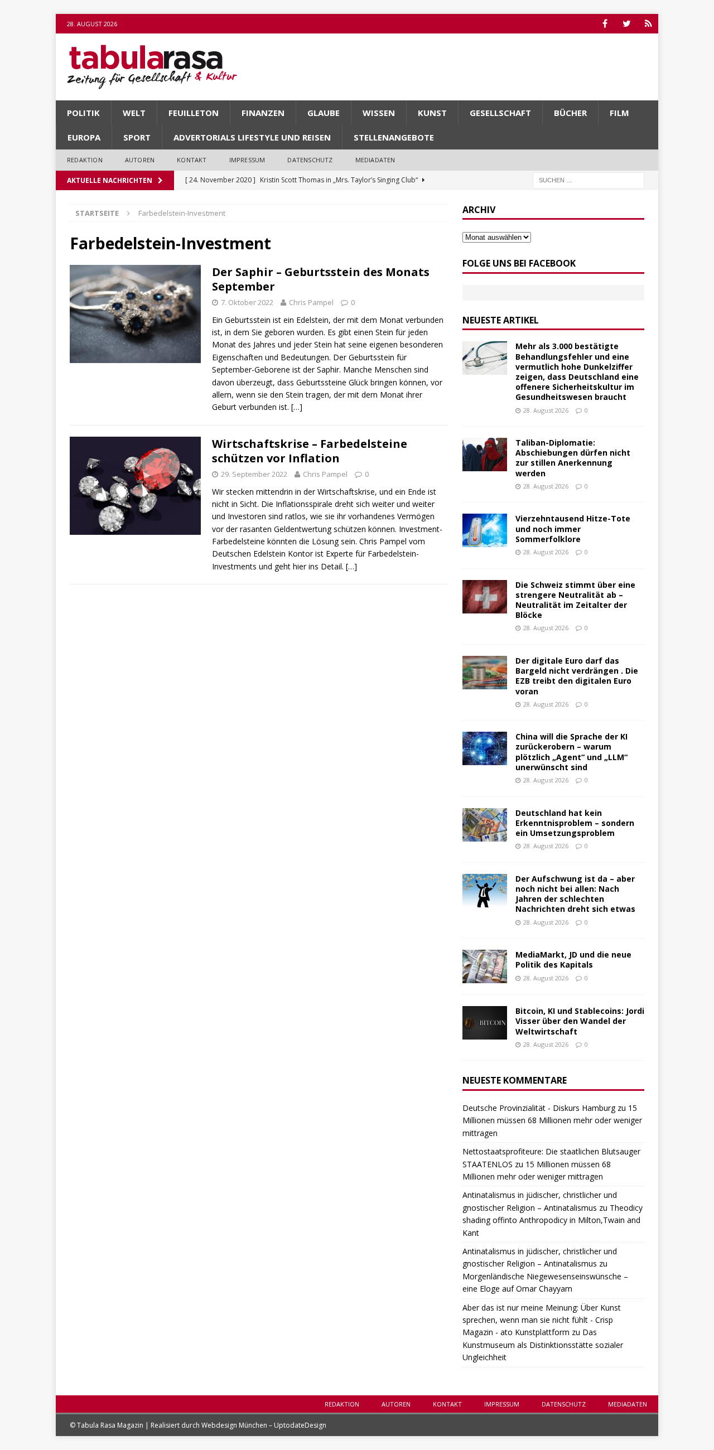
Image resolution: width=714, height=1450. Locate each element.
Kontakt (191, 160)
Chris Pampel (311, 302)
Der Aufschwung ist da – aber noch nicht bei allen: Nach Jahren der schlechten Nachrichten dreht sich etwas (575, 894)
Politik (83, 112)
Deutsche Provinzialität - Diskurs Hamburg (538, 1108)
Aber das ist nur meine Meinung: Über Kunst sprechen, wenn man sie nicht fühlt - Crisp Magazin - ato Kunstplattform (541, 1320)
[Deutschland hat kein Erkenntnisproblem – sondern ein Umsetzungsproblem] (484, 825)
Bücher (570, 112)
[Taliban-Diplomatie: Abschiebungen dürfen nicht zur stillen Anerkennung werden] (484, 454)
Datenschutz (309, 160)
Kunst (432, 112)
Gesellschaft (500, 112)
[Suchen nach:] (588, 179)
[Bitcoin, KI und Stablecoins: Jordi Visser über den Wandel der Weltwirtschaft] (484, 1023)
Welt (134, 112)
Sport (137, 137)
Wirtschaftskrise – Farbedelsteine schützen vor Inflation (309, 451)
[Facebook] (605, 23)
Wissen (379, 112)
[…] (296, 407)
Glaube (323, 112)
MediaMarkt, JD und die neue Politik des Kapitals (573, 959)
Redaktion (85, 160)
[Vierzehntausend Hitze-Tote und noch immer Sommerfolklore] (484, 530)
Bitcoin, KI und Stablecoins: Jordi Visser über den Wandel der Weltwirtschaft (579, 1021)
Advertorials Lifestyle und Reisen (252, 137)
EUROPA (83, 137)
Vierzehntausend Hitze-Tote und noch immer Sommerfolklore (572, 528)
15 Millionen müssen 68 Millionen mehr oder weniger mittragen (552, 1120)
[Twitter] (626, 23)
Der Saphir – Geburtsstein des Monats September (321, 279)
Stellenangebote (394, 137)
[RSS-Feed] (648, 23)
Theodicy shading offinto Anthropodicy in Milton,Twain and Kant (552, 1220)
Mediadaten (375, 160)
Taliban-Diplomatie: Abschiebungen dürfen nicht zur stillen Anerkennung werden (572, 457)
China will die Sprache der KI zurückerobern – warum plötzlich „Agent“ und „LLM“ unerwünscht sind (571, 751)
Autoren (140, 160)
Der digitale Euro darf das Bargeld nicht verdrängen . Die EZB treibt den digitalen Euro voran (576, 676)
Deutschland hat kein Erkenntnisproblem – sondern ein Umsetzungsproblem (574, 823)
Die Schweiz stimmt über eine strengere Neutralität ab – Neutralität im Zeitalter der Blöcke (575, 600)
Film (619, 112)
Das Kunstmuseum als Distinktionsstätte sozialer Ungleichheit (542, 1344)
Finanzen (263, 112)
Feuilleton (193, 112)
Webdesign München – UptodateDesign (263, 1425)
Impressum (247, 160)
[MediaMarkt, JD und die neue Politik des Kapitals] (484, 966)
